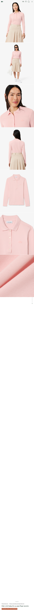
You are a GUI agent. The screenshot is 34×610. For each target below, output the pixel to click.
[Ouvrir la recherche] (28, 1)
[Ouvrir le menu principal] (32, 1)
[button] (26, 1)
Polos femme (5, 603)
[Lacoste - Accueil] (2, 1)
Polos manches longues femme (16, 603)
